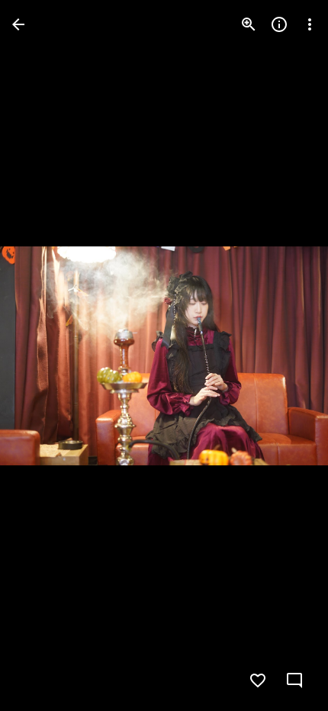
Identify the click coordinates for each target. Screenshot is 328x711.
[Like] (258, 680)
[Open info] (279, 24)
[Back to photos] (18, 24)
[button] (42, 355)
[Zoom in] (248, 24)
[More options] (309, 24)
